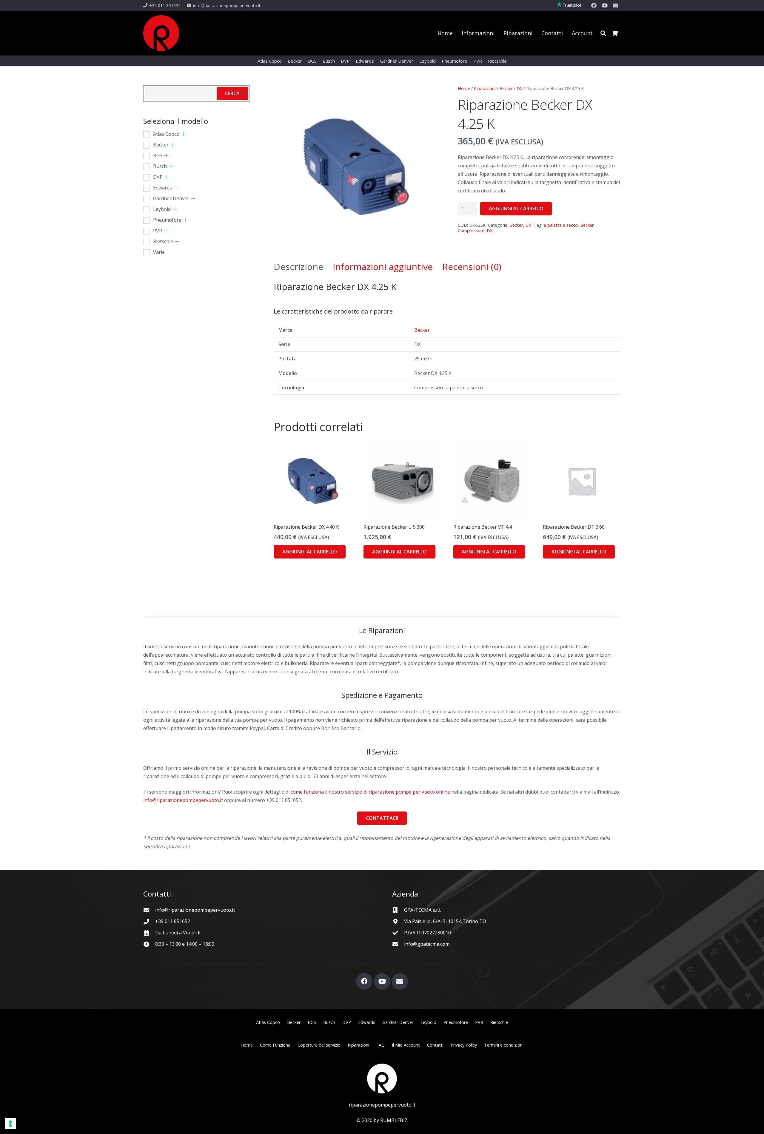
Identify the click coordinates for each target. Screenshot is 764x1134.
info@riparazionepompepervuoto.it (183, 800)
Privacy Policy (464, 1045)
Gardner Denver (171, 198)
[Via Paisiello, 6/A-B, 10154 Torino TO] (398, 921)
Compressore (471, 230)
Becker (506, 88)
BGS (157, 155)
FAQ (380, 1045)
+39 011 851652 (172, 921)
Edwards (162, 187)
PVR (157, 230)
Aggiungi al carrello (516, 208)
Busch (160, 166)
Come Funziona (275, 1045)
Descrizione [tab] (298, 266)
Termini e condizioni (503, 1045)
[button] (603, 33)
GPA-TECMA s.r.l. (422, 910)
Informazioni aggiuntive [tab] (383, 266)
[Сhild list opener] (183, 134)
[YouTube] (604, 5)
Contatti (435, 1045)
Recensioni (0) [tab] (471, 266)
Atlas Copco (166, 134)
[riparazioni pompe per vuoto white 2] (382, 1078)
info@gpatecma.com (426, 944)
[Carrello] (615, 33)
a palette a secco (561, 225)
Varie (159, 252)
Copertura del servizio (319, 1045)
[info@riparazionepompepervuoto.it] (149, 910)
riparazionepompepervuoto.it (382, 1104)
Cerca (232, 93)
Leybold (162, 209)
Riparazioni (484, 88)
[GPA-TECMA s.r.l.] (398, 910)
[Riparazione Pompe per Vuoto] (161, 33)
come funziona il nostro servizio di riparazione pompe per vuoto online (370, 792)
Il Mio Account (406, 1045)
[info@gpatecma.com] (398, 944)
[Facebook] (594, 5)
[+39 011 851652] (149, 921)
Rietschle (163, 241)
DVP (158, 177)
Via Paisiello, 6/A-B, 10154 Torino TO (445, 921)
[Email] (615, 5)
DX (519, 88)
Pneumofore (167, 220)
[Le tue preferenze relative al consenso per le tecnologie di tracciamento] (10, 1123)
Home (464, 88)
